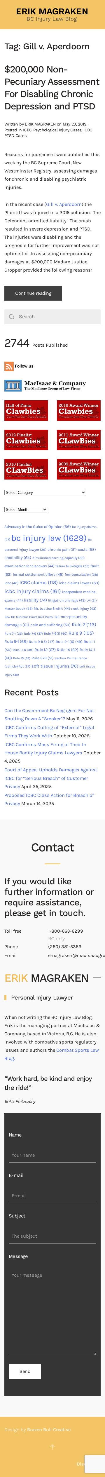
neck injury (83, 609)
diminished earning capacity (58, 558)
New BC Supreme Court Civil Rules (32, 617)
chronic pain (62, 549)
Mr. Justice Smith (52, 609)
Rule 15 (21, 658)
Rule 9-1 (16, 641)
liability (35, 600)
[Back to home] (52, 14)
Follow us (24, 366)
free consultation (81, 574)
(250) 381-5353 (64, 946)
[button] (52, 1447)
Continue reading (33, 293)
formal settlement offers (38, 574)
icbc (11, 583)
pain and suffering (50, 625)
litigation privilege (66, 600)
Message (18, 1256)
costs (87, 549)
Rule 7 (84, 624)
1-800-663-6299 (65, 931)
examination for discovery (29, 566)
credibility (17, 557)
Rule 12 (45, 649)
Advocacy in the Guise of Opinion (37, 526)
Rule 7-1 (13, 634)
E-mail (16, 1175)
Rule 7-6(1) (55, 633)
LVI (92, 600)
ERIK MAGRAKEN (40, 124)
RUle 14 (67, 649)
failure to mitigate (72, 566)
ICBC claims (39, 582)
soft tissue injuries (55, 666)
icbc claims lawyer (79, 583)
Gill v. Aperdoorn (64, 204)
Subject (17, 1216)
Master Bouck (18, 609)
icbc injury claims (32, 591)
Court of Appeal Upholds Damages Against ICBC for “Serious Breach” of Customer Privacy (50, 778)
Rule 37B (43, 658)
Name (15, 1135)
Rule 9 (81, 633)
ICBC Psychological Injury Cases (52, 130)
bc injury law (49, 538)
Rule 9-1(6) (69, 641)
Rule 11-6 (23, 650)
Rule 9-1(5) (42, 641)
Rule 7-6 (33, 633)
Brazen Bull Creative (49, 1429)
